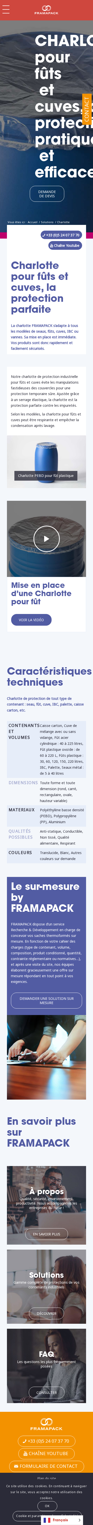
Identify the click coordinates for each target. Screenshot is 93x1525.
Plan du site (46, 1478)
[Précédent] (18, 461)
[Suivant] (74, 461)
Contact (86, 109)
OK (47, 1506)
